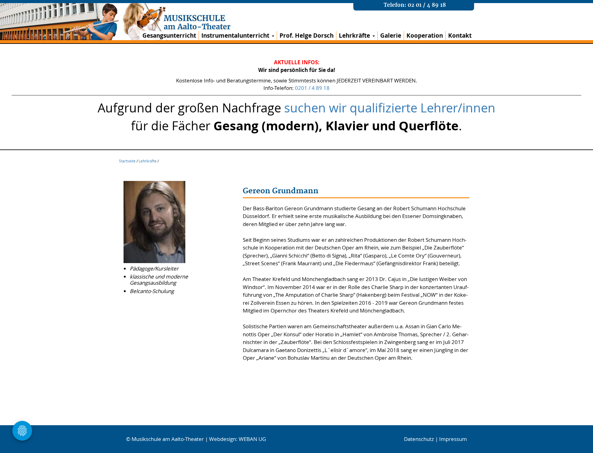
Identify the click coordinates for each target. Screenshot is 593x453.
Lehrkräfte (148, 160)
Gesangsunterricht (169, 35)
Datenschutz (419, 439)
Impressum (453, 439)
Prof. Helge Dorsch (307, 35)
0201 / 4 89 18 (312, 87)
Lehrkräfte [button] (354, 35)
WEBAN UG (252, 439)
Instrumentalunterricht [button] (235, 35)
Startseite (127, 160)
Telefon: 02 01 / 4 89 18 (415, 5)
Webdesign (222, 439)
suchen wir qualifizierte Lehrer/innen (389, 107)
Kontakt (460, 35)
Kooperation (424, 35)
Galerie (390, 35)
